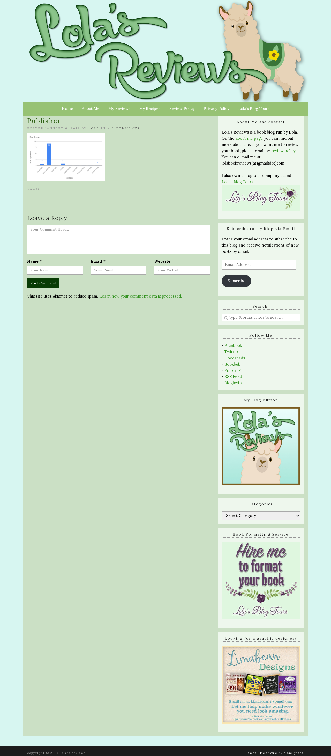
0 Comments (126, 128)
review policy (283, 150)
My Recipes (149, 108)
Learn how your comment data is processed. (140, 296)
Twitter (231, 351)
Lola (93, 128)
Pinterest (233, 370)
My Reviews (119, 108)
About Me (91, 108)
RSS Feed (233, 376)
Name (34, 261)
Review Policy (182, 108)
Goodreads (234, 357)
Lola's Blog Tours (237, 181)
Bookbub (232, 364)
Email (98, 261)
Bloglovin (233, 382)
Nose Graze (294, 753)
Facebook (233, 345)
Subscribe (236, 280)
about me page (249, 138)
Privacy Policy (216, 108)
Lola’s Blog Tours (253, 108)
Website (162, 261)
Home (67, 108)
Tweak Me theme (262, 753)
